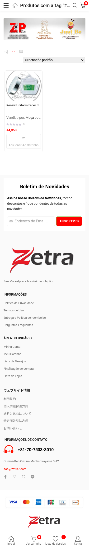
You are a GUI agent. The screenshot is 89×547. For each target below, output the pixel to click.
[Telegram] (32, 477)
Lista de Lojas (13, 376)
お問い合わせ (13, 428)
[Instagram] (14, 477)
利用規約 (10, 399)
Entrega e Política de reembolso (25, 317)
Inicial (11, 543)
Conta (78, 543)
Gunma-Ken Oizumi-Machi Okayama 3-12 (31, 461)
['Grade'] (13, 52)
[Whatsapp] (23, 477)
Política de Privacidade (19, 303)
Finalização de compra (19, 368)
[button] (24, 141)
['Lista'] (21, 52)
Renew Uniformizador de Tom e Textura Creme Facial (23, 105)
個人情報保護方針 (16, 406)
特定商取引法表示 (16, 421)
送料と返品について (17, 413)
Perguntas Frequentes (18, 325)
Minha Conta (12, 346)
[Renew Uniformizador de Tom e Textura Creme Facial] (23, 86)
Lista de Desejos (15, 361)
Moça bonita (35, 117)
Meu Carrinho (12, 354)
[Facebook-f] (5, 477)
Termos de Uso (14, 310)
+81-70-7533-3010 (36, 449)
